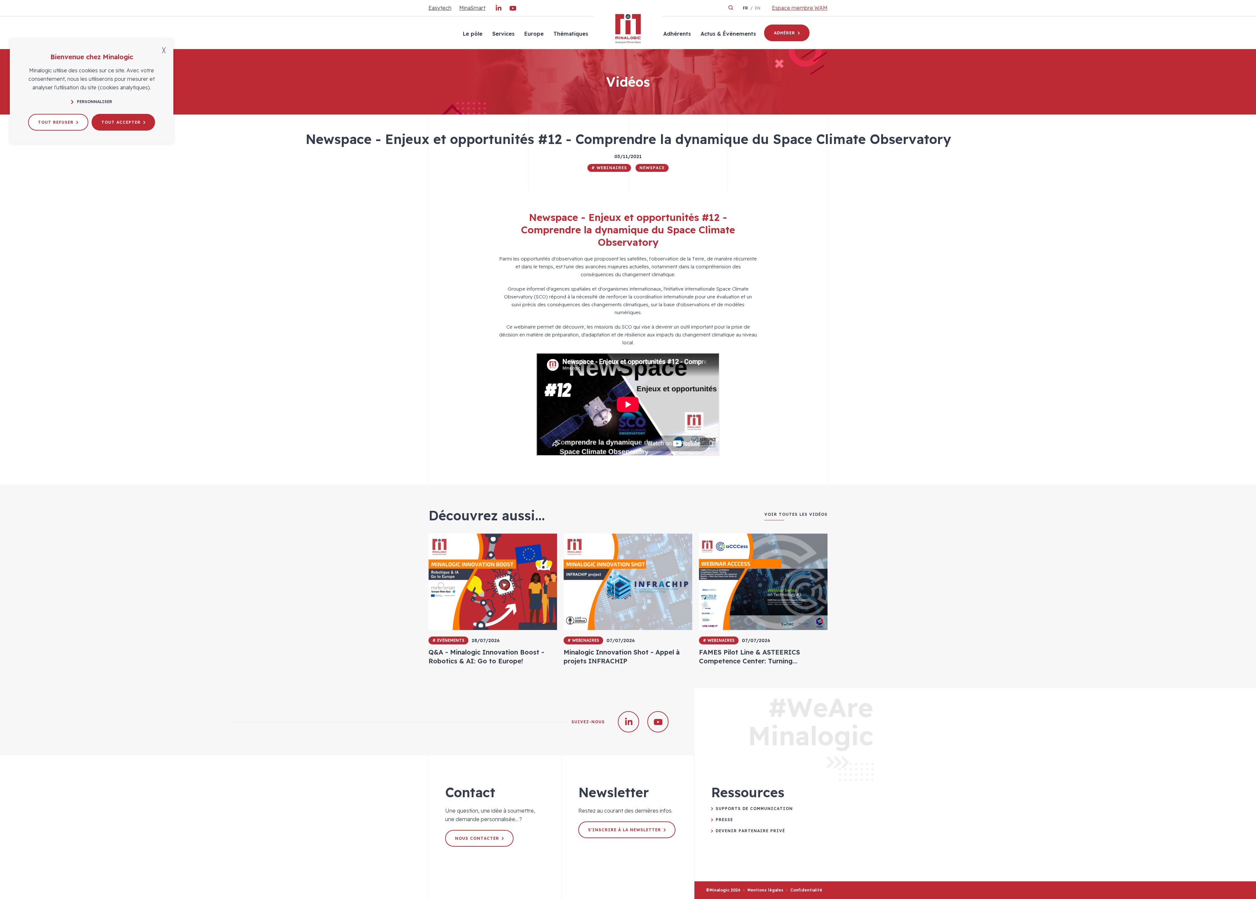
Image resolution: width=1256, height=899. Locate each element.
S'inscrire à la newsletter (624, 829)
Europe (534, 33)
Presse (724, 819)
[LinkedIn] (498, 9)
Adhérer (784, 32)
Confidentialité (806, 890)
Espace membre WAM (800, 8)
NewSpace (652, 167)
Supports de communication (754, 808)
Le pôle (472, 33)
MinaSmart (472, 8)
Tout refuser (56, 122)
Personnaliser (94, 101)
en (757, 8)
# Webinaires (609, 167)
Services (503, 33)
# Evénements (448, 640)
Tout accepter (121, 122)
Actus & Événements (728, 33)
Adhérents (677, 33)
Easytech (439, 8)
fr (745, 8)
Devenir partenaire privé (750, 830)
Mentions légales (765, 890)
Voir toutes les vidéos (796, 514)
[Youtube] (513, 9)
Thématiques (570, 33)
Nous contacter (477, 838)
